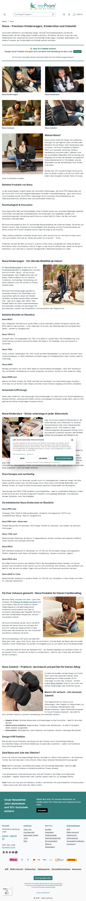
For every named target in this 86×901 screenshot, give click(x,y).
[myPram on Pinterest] (10, 853)
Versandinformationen (75, 841)
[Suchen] (52, 14)
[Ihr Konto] (69, 14)
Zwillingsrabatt (51, 835)
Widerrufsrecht (73, 832)
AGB (68, 829)
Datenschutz (72, 835)
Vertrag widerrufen (43, 878)
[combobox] (32, 14)
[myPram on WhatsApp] (16, 853)
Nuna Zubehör (51, 128)
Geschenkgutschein (53, 838)
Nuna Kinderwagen (10, 94)
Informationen (73, 826)
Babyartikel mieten (31, 835)
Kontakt (48, 829)
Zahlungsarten (72, 838)
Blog (25, 841)
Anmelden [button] (42, 810)
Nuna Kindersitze (52, 94)
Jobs (26, 838)
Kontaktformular (8, 847)
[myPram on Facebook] (6, 853)
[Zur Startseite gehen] (43, 6)
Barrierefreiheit (51, 841)
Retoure (48, 844)
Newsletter (49, 832)
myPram (27, 826)
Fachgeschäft (29, 832)
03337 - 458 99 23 (9, 837)
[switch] (7, 893)
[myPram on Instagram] (3, 853)
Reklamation (50, 847)
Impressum (71, 844)
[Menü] (4, 14)
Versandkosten (57, 883)
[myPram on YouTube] (13, 853)
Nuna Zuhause (8, 128)
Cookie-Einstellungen (43, 892)
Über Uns (27, 829)
